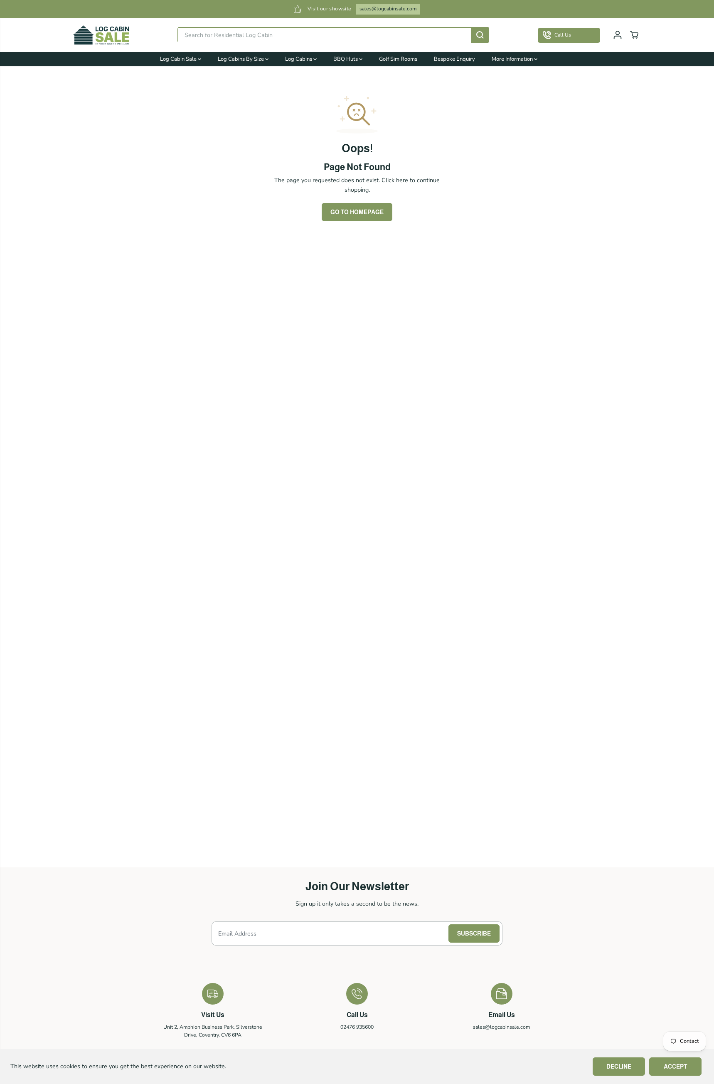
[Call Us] (569, 34)
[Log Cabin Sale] (101, 35)
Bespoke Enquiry (454, 59)
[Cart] (634, 34)
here (402, 180)
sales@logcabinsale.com (387, 8)
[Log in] (617, 34)
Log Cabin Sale (179, 59)
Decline (618, 1066)
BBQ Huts (346, 59)
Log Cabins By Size (241, 59)
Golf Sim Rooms (398, 59)
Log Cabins (299, 59)
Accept (675, 1066)
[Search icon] (480, 35)
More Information (513, 59)
